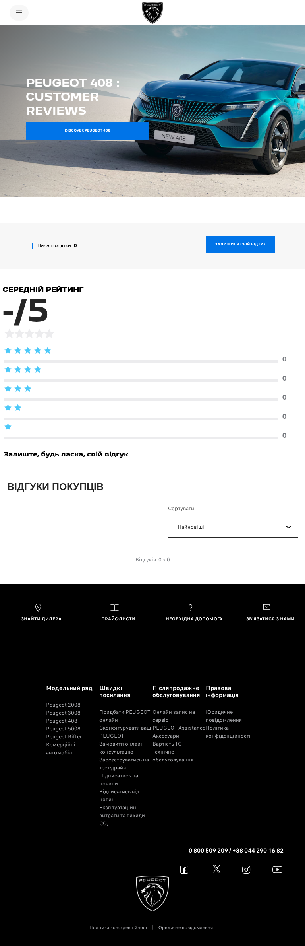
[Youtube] (277, 869)
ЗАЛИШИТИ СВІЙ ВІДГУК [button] (240, 244)
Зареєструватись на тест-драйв (124, 763)
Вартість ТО (167, 744)
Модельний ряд (69, 688)
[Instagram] (246, 869)
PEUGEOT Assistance (178, 728)
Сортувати (181, 508)
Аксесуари (165, 736)
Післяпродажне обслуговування (176, 691)
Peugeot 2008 (63, 705)
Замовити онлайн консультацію (121, 748)
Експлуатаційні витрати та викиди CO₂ (122, 815)
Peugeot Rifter (64, 736)
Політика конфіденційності (228, 732)
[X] (215, 869)
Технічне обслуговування (172, 755)
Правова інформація (222, 691)
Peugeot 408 (61, 721)
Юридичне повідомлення (224, 716)
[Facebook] (184, 869)
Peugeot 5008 (63, 728)
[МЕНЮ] (19, 12)
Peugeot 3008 (63, 713)
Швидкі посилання (115, 691)
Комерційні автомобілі (60, 748)
